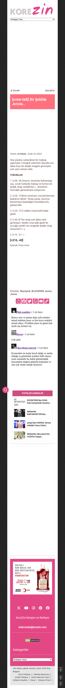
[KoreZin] (31, 14)
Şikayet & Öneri (44, 680)
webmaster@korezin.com (32, 627)
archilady (21, 154)
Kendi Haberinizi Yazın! (40, 677)
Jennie (13, 294)
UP (60, 677)
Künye (33, 680)
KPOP (44, 668)
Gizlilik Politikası (21, 677)
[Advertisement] (32, 56)
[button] (5, 390)
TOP (60, 669)
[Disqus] (32, 346)
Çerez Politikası (24, 674)
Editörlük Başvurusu (41, 674)
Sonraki (49, 90)
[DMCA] (32, 641)
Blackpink (25, 291)
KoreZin (32, 668)
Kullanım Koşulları (20, 680)
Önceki (16, 90)
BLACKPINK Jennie (42, 291)
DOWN (60, 683)
